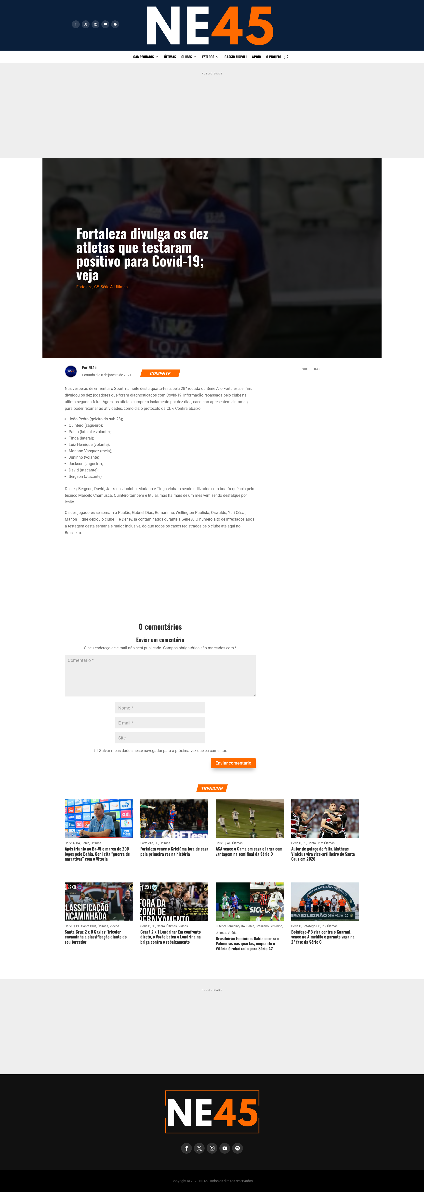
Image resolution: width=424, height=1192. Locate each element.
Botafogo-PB (311, 926)
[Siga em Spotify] (115, 24)
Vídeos (114, 926)
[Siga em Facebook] (76, 24)
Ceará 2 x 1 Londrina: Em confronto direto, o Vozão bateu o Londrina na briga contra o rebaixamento (170, 937)
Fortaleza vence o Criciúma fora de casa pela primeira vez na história (174, 851)
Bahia (85, 843)
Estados (208, 57)
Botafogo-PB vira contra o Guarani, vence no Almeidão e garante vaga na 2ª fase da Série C (323, 937)
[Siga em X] (86, 24)
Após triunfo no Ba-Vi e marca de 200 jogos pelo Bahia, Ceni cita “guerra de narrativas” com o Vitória (97, 854)
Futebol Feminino (227, 926)
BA (78, 843)
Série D (220, 843)
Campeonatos (143, 57)
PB (324, 926)
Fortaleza (84, 286)
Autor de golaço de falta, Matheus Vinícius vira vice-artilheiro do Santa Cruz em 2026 (323, 854)
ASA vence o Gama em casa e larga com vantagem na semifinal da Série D (249, 851)
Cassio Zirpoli (236, 57)
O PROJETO (273, 57)
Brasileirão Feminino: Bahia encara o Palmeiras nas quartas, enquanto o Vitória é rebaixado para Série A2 (247, 943)
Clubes (186, 57)
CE (96, 286)
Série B (145, 926)
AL (229, 843)
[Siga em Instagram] (95, 24)
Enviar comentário (233, 763)
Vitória (232, 933)
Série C (296, 843)
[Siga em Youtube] (105, 24)
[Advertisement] (212, 111)
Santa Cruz (315, 843)
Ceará (161, 926)
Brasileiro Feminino (269, 926)
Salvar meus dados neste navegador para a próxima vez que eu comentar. (163, 750)
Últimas (170, 57)
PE (304, 843)
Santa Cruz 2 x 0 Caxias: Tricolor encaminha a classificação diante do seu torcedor (96, 937)
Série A (107, 286)
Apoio (256, 57)
